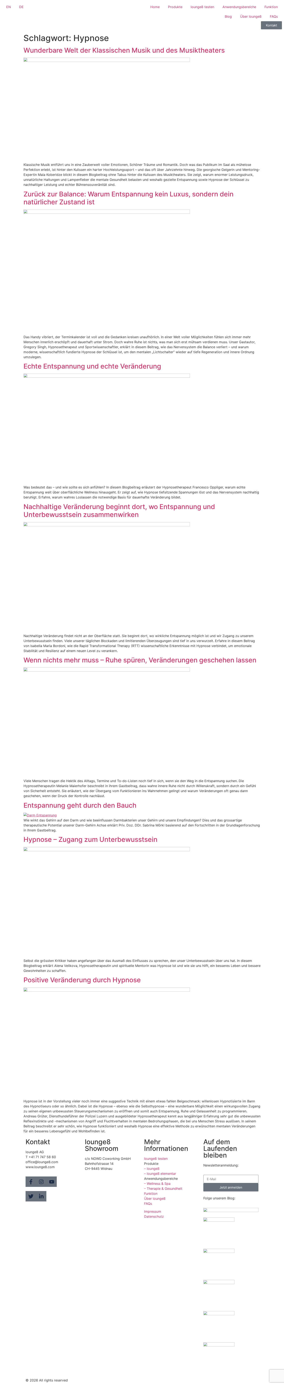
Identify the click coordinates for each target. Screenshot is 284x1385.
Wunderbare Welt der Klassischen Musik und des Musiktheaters (124, 50)
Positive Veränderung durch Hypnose (82, 980)
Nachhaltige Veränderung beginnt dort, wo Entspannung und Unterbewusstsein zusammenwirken (119, 511)
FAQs (274, 16)
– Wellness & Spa (157, 1183)
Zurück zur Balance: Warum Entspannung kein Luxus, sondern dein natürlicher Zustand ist (128, 198)
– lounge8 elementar (160, 1173)
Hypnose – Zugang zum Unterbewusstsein (90, 839)
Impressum (152, 1211)
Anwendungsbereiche (239, 7)
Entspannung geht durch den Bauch (79, 805)
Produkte (175, 7)
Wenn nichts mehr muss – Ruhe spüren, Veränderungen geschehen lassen (139, 660)
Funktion (271, 7)
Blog (228, 16)
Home (155, 7)
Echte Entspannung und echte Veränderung (92, 366)
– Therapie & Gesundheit (163, 1188)
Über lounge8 (251, 16)
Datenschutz (154, 1216)
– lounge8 (151, 1168)
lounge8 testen (202, 7)
